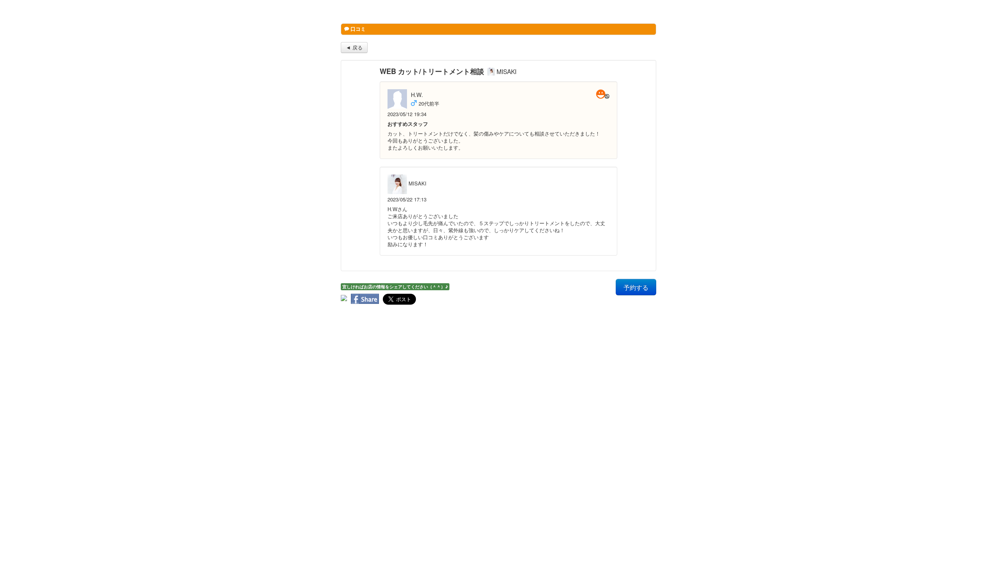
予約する (636, 287)
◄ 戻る (354, 47)
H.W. (417, 94)
